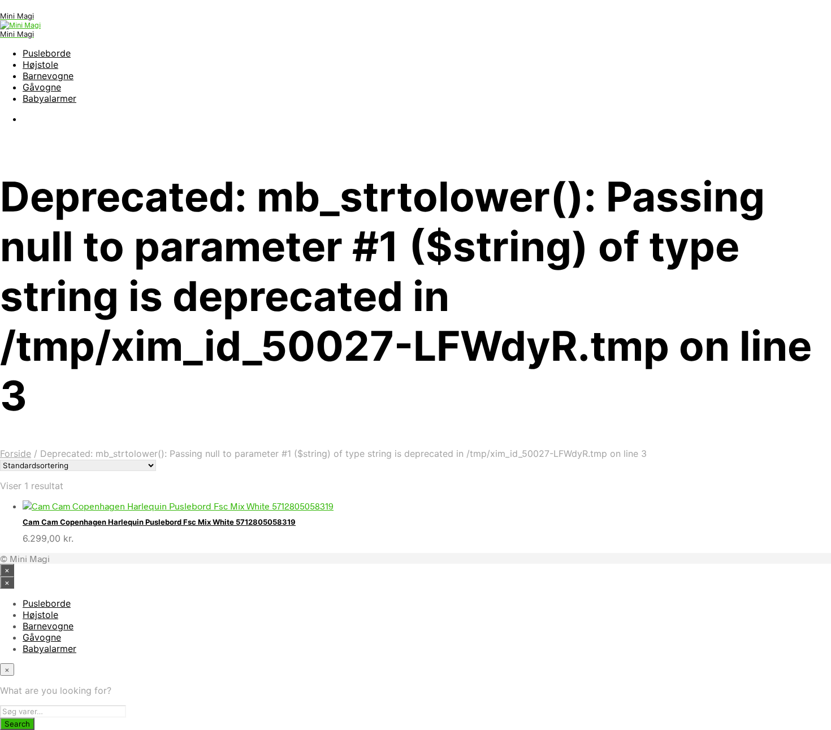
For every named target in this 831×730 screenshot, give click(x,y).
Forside (15, 453)
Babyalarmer (49, 98)
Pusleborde (47, 53)
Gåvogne (42, 87)
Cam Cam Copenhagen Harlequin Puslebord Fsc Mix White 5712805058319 (159, 521)
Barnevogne (48, 75)
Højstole (40, 64)
